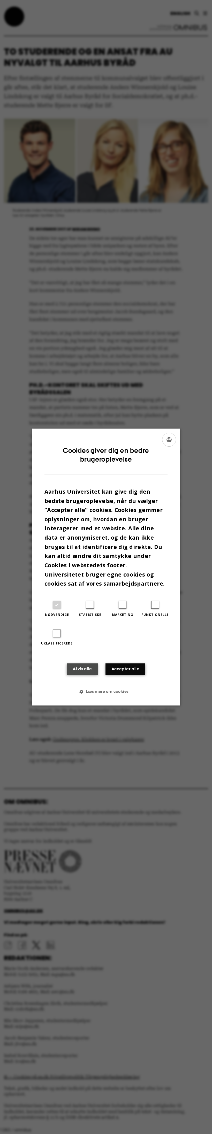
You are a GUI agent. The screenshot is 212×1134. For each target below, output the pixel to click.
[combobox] (169, 439)
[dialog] (106, 567)
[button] (105, 691)
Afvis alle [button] (82, 668)
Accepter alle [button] (125, 668)
